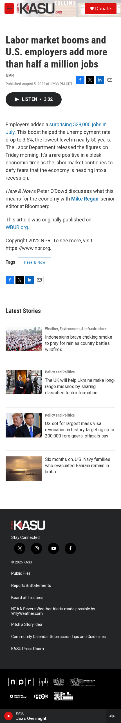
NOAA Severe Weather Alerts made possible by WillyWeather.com (53, 611)
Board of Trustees (27, 598)
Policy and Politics (60, 372)
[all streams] (113, 716)
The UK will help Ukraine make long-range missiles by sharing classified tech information (80, 386)
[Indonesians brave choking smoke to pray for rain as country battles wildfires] (24, 339)
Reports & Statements (31, 585)
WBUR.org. (17, 227)
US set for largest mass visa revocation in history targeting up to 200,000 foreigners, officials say (79, 430)
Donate (103, 8)
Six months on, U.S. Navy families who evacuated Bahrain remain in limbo (77, 465)
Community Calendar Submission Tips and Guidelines (58, 637)
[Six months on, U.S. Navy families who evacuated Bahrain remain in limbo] (24, 468)
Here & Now (34, 262)
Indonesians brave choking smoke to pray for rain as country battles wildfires (78, 343)
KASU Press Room (27, 649)
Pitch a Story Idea (26, 624)
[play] (8, 716)
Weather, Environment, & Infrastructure (76, 328)
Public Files (21, 573)
